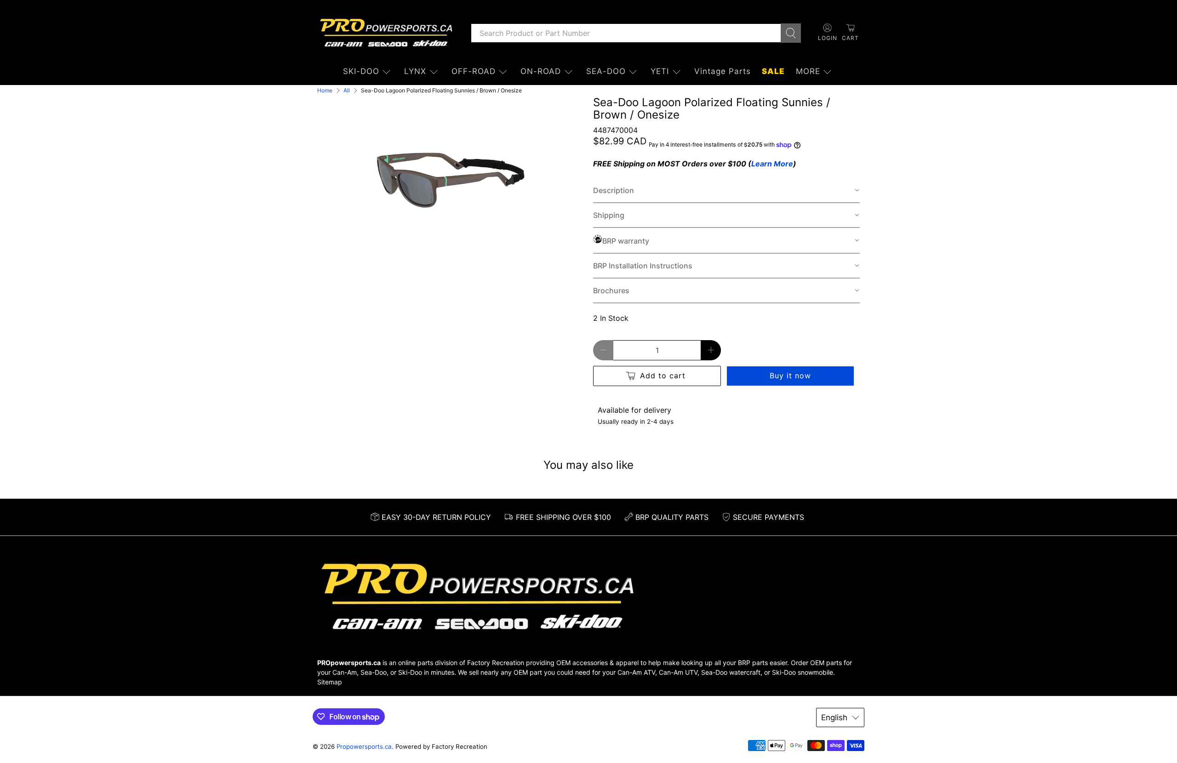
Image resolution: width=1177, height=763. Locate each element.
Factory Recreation (495, 662)
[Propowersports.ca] (387, 33)
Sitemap (329, 682)
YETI (660, 71)
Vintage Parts (722, 71)
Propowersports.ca (364, 746)
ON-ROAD (540, 71)
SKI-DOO (361, 71)
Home (324, 90)
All (346, 90)
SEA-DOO (606, 71)
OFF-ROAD (473, 71)
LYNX (415, 71)
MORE (808, 71)
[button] (726, 190)
